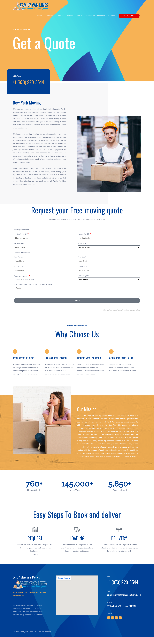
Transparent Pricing (23, 357)
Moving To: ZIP (84, 234)
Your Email (82, 257)
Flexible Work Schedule (89, 357)
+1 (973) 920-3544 (122, 582)
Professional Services (56, 357)
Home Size (82, 243)
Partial (25, 280)
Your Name (18, 257)
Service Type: (83, 276)
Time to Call (82, 266)
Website (47, 632)
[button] (129, 16)
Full (32, 280)
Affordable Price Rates (121, 357)
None (18, 280)
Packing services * (21, 276)
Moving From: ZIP (21, 234)
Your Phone (19, 266)
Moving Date (19, 243)
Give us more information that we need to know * (33, 284)
